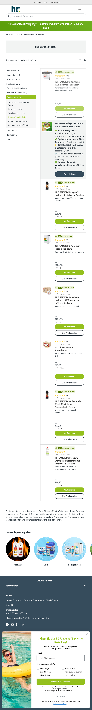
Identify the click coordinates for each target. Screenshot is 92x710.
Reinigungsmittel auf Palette (18, 125)
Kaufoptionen (69, 108)
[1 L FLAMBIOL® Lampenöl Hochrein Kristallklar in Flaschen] (47, 185)
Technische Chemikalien (17, 88)
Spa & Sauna (12, 84)
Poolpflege (11, 70)
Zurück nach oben (44, 581)
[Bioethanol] (18, 549)
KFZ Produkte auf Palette (17, 121)
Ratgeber (10, 135)
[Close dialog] (87, 634)
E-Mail (39, 653)
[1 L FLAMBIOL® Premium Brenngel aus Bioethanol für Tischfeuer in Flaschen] (47, 451)
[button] (84, 9)
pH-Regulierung (74, 564)
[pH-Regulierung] (74, 549)
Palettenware (16, 34)
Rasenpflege (12, 75)
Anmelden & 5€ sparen (60, 681)
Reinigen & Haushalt (15, 92)
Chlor (46, 564)
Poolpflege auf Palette (16, 113)
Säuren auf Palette (15, 109)
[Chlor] (46, 549)
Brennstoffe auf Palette (34, 34)
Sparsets (10, 130)
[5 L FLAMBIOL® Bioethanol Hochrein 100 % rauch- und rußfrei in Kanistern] (47, 290)
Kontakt (9, 605)
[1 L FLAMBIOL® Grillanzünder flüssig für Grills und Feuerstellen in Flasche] (47, 394)
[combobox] (46, 16)
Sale (8, 139)
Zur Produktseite (69, 114)
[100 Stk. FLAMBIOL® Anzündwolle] (47, 344)
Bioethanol (18, 564)
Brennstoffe (11, 79)
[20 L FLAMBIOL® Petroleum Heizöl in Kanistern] (47, 239)
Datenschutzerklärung (60, 704)
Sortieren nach (12, 60)
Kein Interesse (60, 696)
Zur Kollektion (69, 174)
